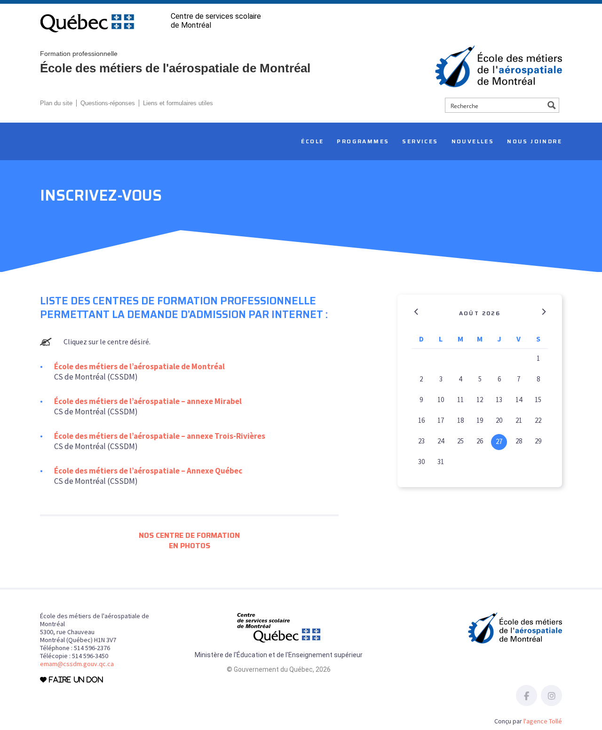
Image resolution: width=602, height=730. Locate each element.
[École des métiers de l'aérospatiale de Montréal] (498, 66)
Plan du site (56, 103)
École (312, 141)
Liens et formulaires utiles (178, 103)
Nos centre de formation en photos (189, 540)
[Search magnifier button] (552, 105)
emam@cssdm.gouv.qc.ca (77, 664)
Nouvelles (473, 141)
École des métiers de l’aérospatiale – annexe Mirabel (148, 401)
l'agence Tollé (542, 721)
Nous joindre (534, 141)
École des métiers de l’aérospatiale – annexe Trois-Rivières (159, 436)
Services (420, 141)
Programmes (363, 141)
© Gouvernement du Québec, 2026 (279, 669)
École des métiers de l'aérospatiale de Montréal (175, 62)
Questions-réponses (107, 103)
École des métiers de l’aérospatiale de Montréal (139, 366)
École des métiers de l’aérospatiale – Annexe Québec (148, 471)
